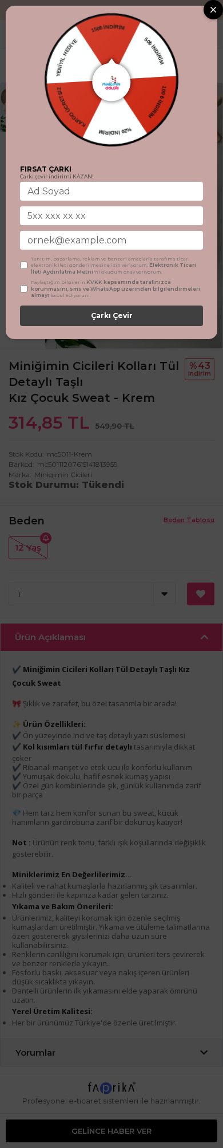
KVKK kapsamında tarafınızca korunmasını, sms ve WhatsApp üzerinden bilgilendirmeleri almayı (115, 288)
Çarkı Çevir (112, 315)
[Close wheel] (213, 9)
